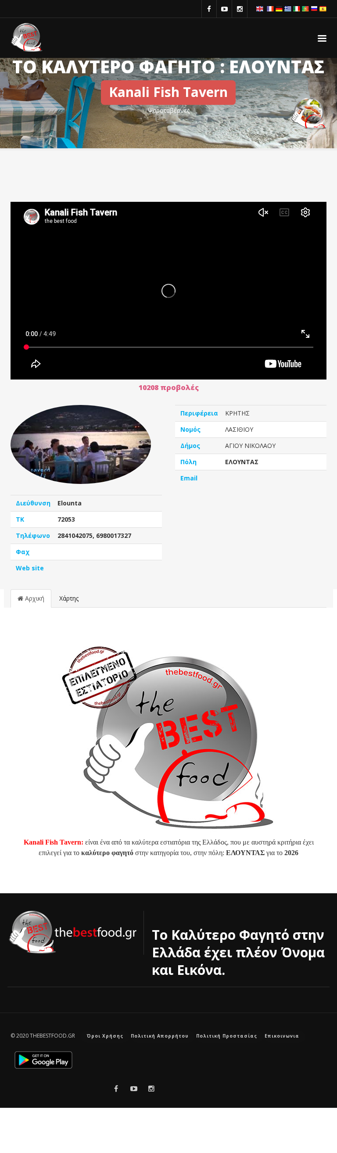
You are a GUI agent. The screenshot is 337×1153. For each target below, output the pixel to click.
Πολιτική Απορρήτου (160, 1036)
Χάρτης (69, 598)
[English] (259, 8)
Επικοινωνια (282, 1036)
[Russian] (314, 8)
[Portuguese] (305, 8)
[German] (279, 8)
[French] (270, 8)
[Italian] (296, 8)
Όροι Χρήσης (105, 1036)
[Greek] (287, 8)
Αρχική (33, 598)
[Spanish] (322, 8)
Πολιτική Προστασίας (226, 1036)
